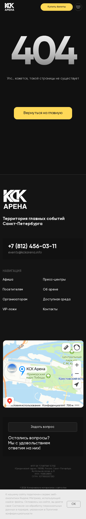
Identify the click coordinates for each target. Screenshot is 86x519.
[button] (78, 7)
